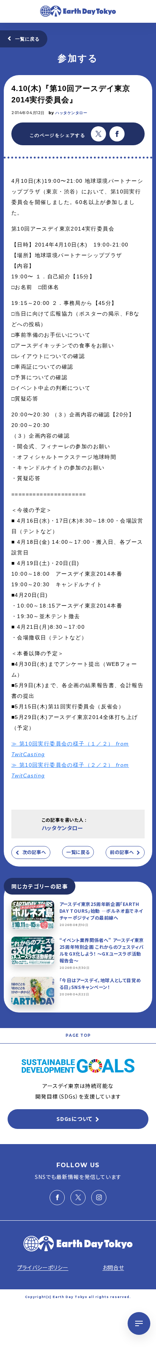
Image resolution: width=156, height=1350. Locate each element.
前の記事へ (122, 852)
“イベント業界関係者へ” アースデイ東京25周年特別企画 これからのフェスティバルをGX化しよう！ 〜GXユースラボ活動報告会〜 (101, 950)
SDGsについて (74, 1118)
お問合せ (113, 1267)
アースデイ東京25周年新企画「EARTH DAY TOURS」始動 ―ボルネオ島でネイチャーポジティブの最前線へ (101, 911)
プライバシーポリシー (43, 1267)
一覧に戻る (27, 39)
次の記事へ (34, 852)
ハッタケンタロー (71, 112)
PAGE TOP (78, 1035)
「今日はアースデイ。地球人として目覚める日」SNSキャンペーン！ (100, 983)
